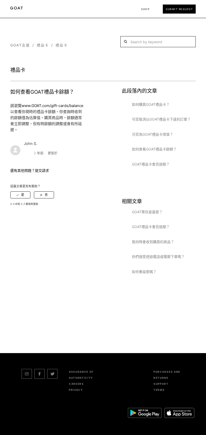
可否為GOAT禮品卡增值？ (152, 134)
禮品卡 (43, 45)
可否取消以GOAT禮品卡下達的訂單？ (161, 119)
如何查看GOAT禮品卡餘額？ (154, 149)
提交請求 (42, 170)
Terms (159, 389)
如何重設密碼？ (144, 271)
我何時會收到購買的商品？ (153, 242)
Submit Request (179, 9)
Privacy (76, 389)
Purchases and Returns (166, 374)
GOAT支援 (20, 45)
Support (161, 383)
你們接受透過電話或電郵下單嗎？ (158, 256)
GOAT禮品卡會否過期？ (151, 164)
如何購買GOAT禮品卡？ (151, 104)
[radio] (20, 194)
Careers (76, 383)
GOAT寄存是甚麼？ (147, 212)
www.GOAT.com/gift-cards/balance (52, 105)
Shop (145, 9)
